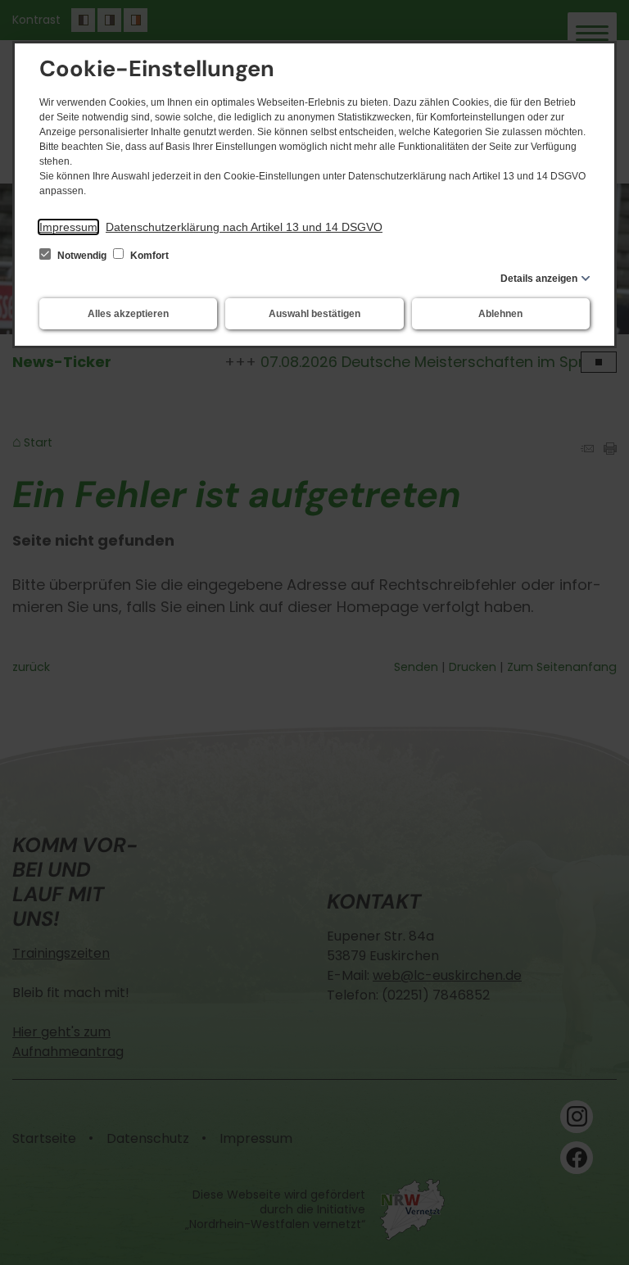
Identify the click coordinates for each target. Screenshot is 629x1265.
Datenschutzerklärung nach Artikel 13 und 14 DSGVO (244, 227)
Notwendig (82, 255)
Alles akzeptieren (128, 314)
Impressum (68, 227)
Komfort (148, 255)
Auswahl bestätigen (314, 314)
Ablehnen (500, 314)
